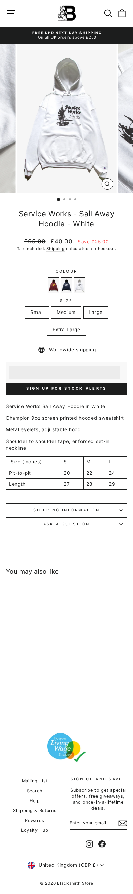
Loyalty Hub (34, 830)
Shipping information (66, 510)
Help (35, 800)
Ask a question (66, 524)
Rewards (34, 820)
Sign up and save (97, 779)
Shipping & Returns (34, 810)
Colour (67, 271)
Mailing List (35, 780)
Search (35, 790)
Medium (66, 312)
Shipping (55, 248)
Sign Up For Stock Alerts (66, 388)
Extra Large (66, 329)
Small (36, 312)
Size (66, 300)
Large (95, 312)
